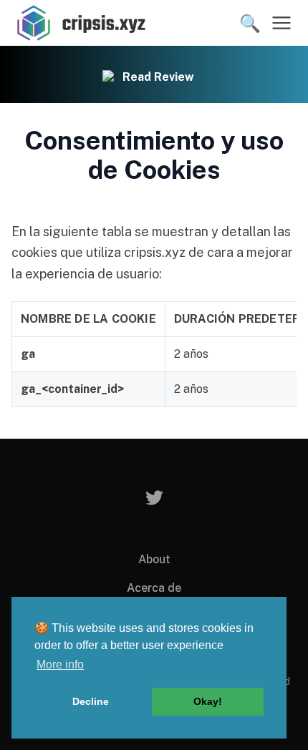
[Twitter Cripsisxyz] (154, 498)
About (154, 559)
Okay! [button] (207, 701)
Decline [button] (90, 701)
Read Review (158, 77)
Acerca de (154, 588)
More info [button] (60, 664)
